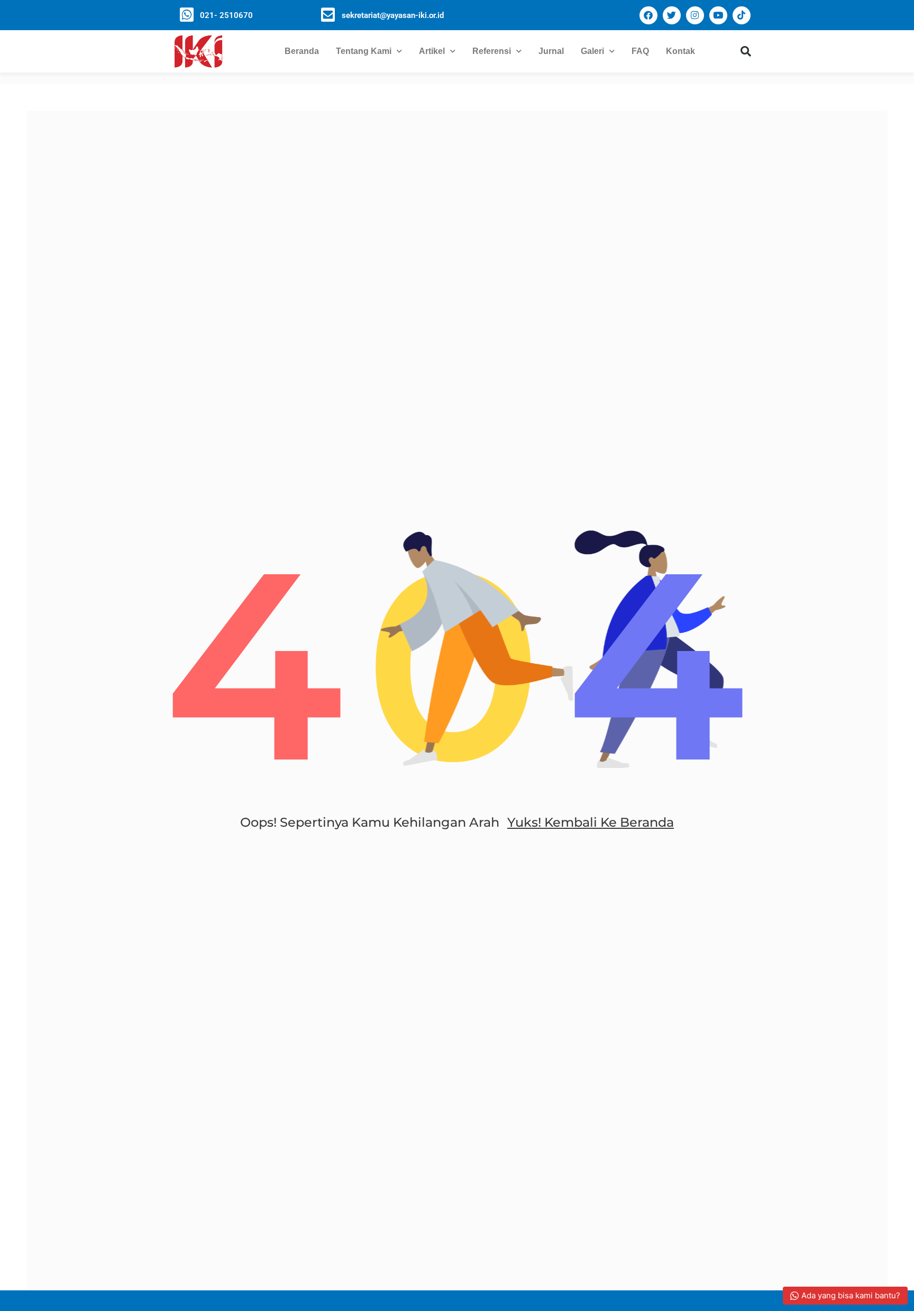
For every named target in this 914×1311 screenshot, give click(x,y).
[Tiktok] (742, 15)
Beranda (302, 51)
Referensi (491, 51)
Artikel (432, 51)
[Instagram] (695, 15)
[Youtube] (718, 15)
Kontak (680, 51)
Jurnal (551, 51)
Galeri (592, 51)
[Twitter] (672, 15)
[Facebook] (648, 15)
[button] (745, 51)
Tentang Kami (363, 51)
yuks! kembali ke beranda (590, 822)
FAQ (640, 51)
